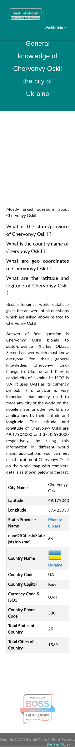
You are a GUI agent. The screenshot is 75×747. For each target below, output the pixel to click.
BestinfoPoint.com (37, 710)
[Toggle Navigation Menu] (64, 8)
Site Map (53, 744)
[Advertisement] (37, 164)
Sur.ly (45, 719)
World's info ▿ (55, 28)
